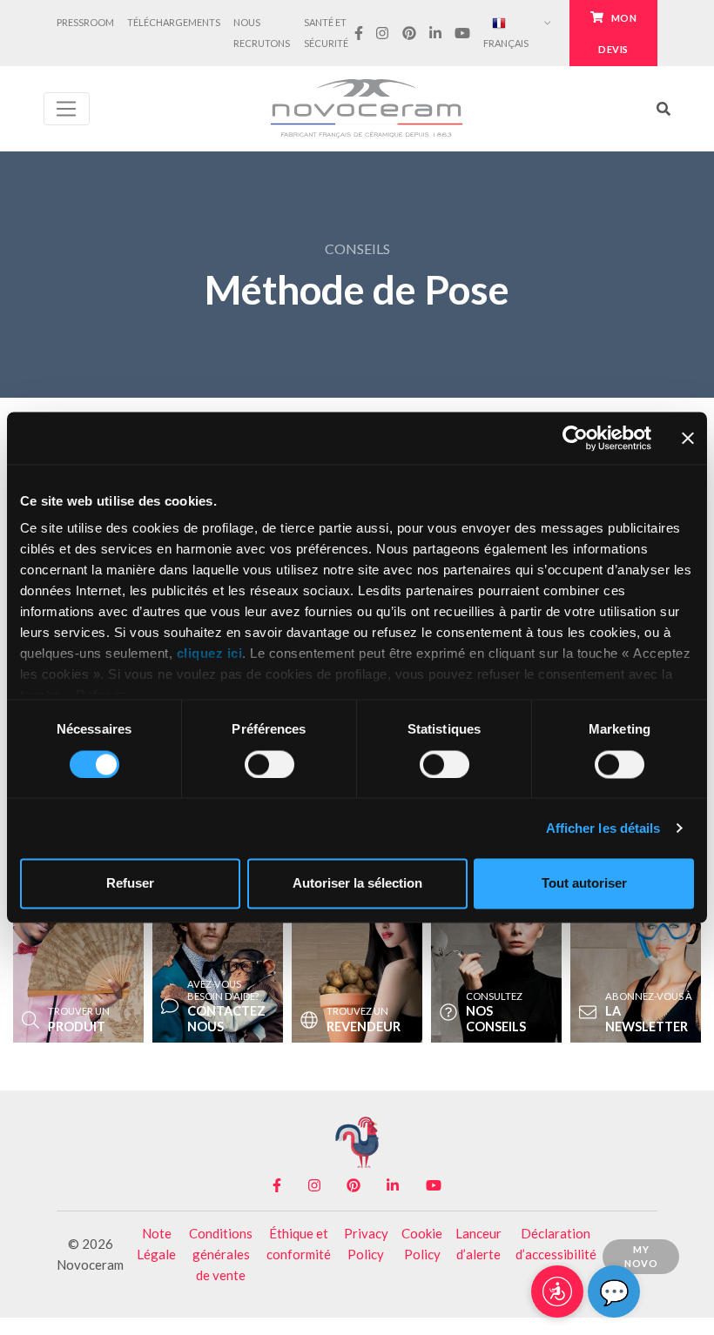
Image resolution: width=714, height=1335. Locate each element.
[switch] (269, 764)
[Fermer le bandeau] (688, 438)
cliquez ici (210, 654)
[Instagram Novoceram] (382, 33)
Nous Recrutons (261, 33)
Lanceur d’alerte (478, 1243)
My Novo (640, 1257)
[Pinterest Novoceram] (408, 33)
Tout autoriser (584, 883)
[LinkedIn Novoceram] (435, 33)
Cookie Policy (421, 1243)
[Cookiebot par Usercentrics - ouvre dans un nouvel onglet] (575, 438)
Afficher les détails (603, 828)
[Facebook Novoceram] (359, 33)
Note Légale (156, 1243)
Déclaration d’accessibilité (555, 1243)
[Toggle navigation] (67, 108)
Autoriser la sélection (357, 883)
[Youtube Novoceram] (462, 33)
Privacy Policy (366, 1243)
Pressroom (85, 22)
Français (506, 43)
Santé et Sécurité (326, 33)
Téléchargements (173, 22)
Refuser (130, 883)
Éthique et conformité (298, 1243)
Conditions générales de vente (221, 1254)
